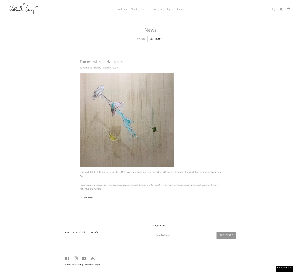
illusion (142, 185)
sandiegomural (203, 185)
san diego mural (187, 185)
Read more (87, 197)
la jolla (150, 185)
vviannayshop (77, 264)
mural (157, 185)
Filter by (141, 39)
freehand (133, 185)
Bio (67, 232)
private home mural (170, 185)
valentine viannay (92, 189)
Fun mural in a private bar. (101, 61)
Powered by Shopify (92, 264)
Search (94, 232)
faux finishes (122, 185)
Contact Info (79, 232)
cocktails (112, 185)
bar (105, 185)
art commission (95, 185)
